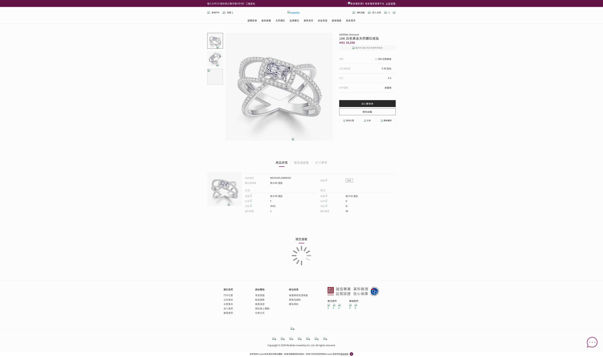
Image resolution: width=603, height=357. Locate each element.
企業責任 (228, 304)
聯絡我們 (228, 312)
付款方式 (260, 312)
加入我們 (228, 308)
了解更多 (250, 3)
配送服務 (260, 299)
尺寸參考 (321, 162)
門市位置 (228, 295)
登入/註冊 (376, 12)
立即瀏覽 (391, 3)
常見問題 (260, 295)
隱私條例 (344, 354)
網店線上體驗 (262, 308)
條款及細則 (295, 299)
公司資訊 (228, 299)
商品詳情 (282, 162)
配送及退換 (301, 162)
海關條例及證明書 (298, 295)
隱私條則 (293, 304)
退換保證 (260, 304)
